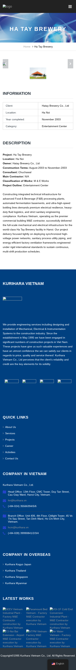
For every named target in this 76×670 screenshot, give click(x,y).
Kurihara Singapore (16, 576)
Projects (10, 439)
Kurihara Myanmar (16, 583)
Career (9, 445)
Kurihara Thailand (15, 570)
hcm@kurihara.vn (18, 527)
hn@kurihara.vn (17, 500)
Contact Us (11, 458)
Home (26, 46)
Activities (10, 452)
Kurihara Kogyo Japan (18, 564)
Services (10, 433)
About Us (10, 427)
